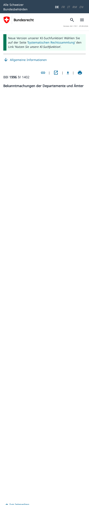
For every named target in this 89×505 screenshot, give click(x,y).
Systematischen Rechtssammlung (51, 42)
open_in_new (55, 72)
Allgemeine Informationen (25, 59)
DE (57, 7)
